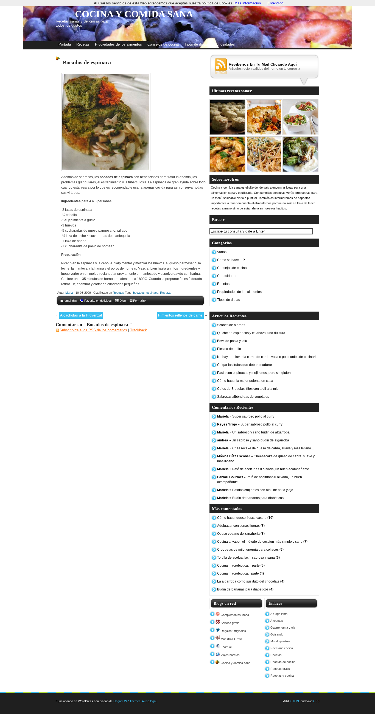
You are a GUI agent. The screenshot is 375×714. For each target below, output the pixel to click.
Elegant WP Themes (127, 701)
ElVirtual (225, 647)
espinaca (152, 292)
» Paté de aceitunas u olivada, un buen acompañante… (264, 469)
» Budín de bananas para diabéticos (250, 498)
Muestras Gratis (231, 639)
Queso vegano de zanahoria (241, 534)
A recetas (276, 620)
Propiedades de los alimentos (118, 44)
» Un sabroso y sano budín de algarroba (253, 432)
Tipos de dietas (196, 44)
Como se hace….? (231, 260)
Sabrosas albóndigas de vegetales (243, 397)
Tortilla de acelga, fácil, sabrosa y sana (248, 557)
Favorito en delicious (98, 300)
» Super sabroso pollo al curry (245, 416)
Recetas (82, 44)
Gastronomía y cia (282, 627)
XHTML (295, 701)
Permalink (139, 300)
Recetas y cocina (282, 675)
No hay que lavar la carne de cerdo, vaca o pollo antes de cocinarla (267, 357)
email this (71, 300)
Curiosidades (224, 44)
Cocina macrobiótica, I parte (240, 573)
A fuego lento (278, 613)
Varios (221, 252)
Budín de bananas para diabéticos (245, 589)
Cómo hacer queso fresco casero (245, 518)
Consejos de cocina (163, 44)
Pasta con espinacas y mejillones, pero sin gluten (254, 373)
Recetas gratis (280, 668)
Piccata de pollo (229, 349)
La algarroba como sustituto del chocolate (250, 581)
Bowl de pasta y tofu (232, 341)
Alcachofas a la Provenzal (81, 315)
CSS (316, 701)
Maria (69, 292)
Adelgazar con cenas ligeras (241, 526)
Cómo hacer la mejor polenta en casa (245, 381)
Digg (123, 300)
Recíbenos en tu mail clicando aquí (263, 64)
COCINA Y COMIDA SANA (134, 14)
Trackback (138, 330)
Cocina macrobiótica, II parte (241, 565)
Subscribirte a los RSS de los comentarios (93, 330)
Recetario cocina (281, 648)
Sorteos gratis (229, 623)
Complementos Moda (234, 615)
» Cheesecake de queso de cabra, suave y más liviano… (265, 448)
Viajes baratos (230, 655)
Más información (247, 3)
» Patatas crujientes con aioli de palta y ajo (255, 490)
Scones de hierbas (231, 325)
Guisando (276, 634)
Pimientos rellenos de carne (180, 315)
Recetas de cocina (282, 661)
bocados (139, 292)
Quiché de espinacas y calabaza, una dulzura (251, 333)
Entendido (275, 3)
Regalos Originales (233, 630)
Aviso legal (149, 701)
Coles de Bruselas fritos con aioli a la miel (248, 389)
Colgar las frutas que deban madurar (244, 365)
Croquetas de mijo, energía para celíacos (250, 549)
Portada (64, 44)
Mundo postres (280, 641)
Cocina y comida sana (235, 663)
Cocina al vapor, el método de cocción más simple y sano (262, 542)
